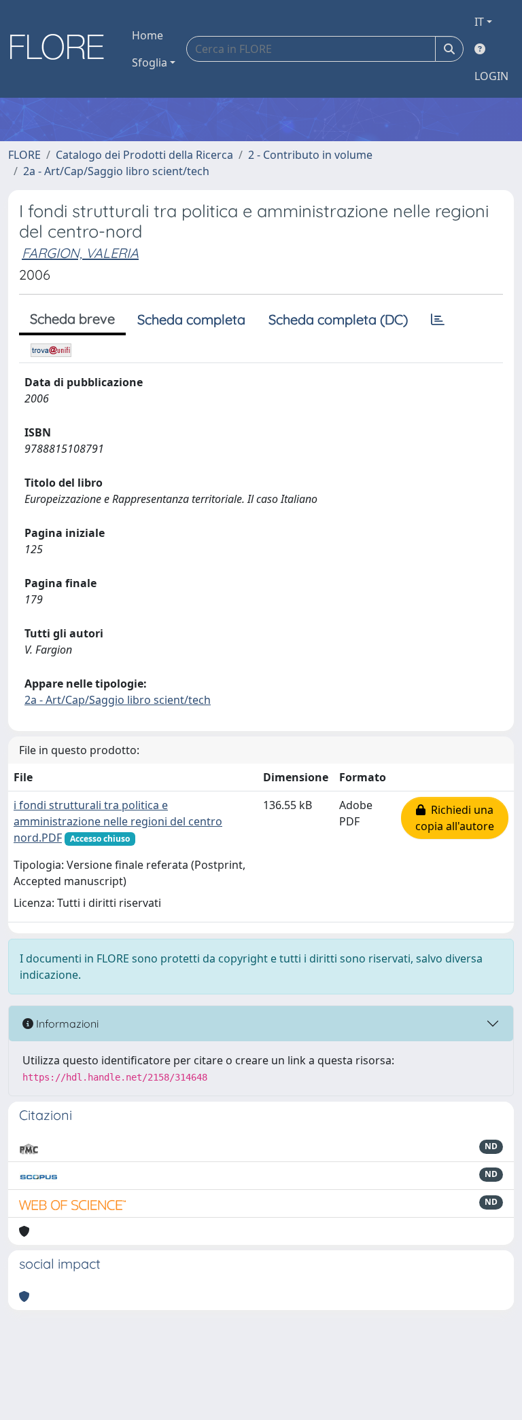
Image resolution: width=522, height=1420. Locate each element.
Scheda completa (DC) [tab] (338, 319)
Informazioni (66, 1023)
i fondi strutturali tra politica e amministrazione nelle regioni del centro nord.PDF (118, 821)
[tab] (437, 319)
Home (147, 35)
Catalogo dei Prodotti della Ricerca (144, 154)
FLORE (24, 154)
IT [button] (479, 21)
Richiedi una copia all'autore (454, 818)
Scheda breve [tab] (72, 318)
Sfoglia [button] (149, 62)
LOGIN (491, 76)
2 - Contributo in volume (310, 154)
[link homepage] (62, 49)
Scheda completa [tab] (191, 319)
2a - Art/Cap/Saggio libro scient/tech (116, 171)
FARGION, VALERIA (80, 252)
